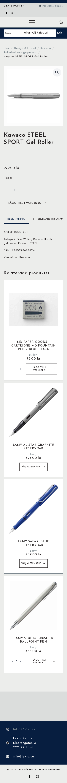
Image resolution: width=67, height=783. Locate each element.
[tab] (16, 219)
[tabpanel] (33, 244)
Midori (33, 355)
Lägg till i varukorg (25, 203)
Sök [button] (59, 33)
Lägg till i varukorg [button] (39, 369)
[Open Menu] (32, 22)
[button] (57, 72)
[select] (39, 33)
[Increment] (15, 190)
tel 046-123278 (25, 729)
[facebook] (6, 13)
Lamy (33, 454)
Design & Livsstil (25, 48)
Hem (6, 48)
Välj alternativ (31, 466)
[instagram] (12, 13)
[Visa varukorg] (61, 22)
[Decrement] (7, 190)
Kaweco (46, 48)
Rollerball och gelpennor (20, 52)
